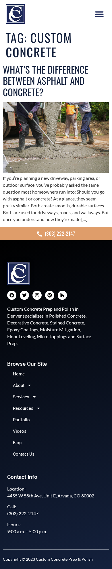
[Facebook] (11, 295)
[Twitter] (24, 295)
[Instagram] (37, 295)
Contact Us (23, 454)
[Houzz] (62, 295)
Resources (23, 408)
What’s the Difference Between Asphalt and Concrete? (45, 80)
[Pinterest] (49, 295)
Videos (19, 431)
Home (19, 374)
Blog (17, 442)
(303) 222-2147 (22, 513)
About (18, 385)
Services (21, 396)
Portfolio (21, 419)
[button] (99, 14)
